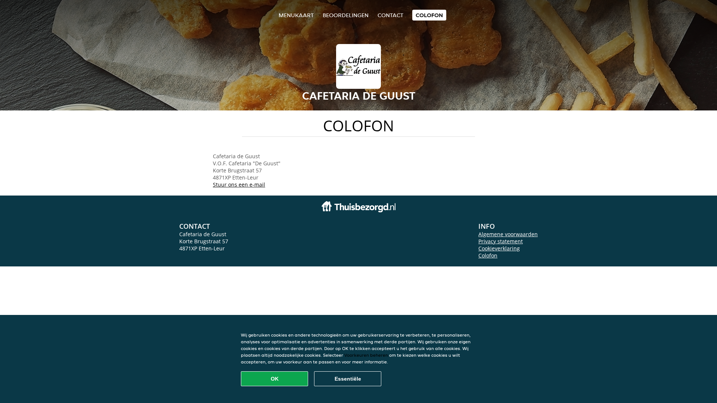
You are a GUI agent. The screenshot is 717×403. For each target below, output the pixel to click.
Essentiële (348, 379)
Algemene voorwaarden (508, 234)
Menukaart (296, 15)
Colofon (487, 255)
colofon (429, 15)
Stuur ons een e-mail (239, 184)
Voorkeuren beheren (366, 355)
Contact (390, 15)
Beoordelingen (346, 15)
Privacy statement (500, 241)
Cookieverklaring (499, 248)
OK (275, 379)
